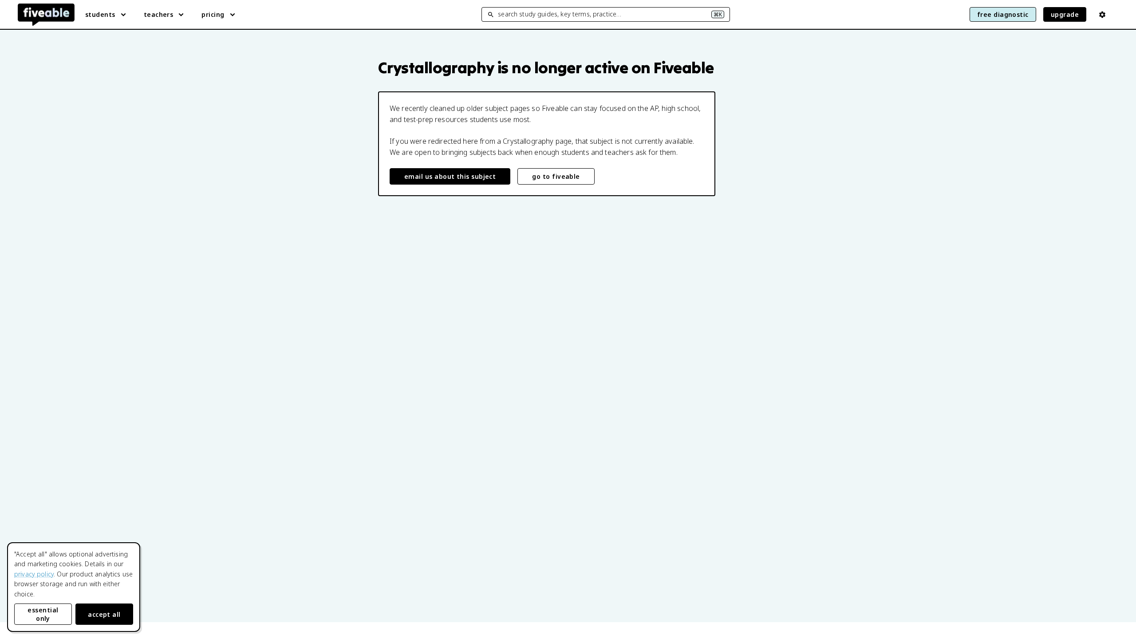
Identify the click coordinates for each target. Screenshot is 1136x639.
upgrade (1065, 14)
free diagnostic (1003, 14)
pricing (212, 14)
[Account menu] (1102, 15)
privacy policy (34, 574)
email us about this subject (450, 176)
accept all (104, 614)
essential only (43, 614)
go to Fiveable (556, 176)
